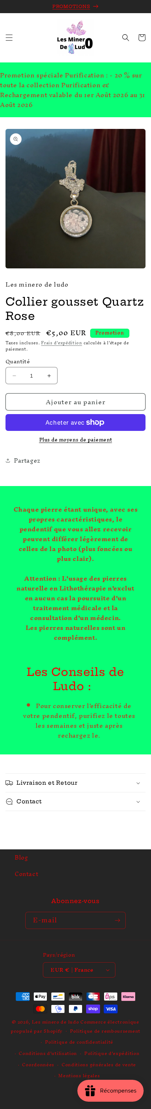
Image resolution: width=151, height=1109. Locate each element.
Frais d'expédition (61, 343)
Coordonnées (38, 1064)
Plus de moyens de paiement (75, 440)
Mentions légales (79, 1075)
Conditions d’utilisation (48, 1053)
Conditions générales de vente (99, 1064)
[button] (9, 38)
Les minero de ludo (55, 1022)
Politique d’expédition (111, 1053)
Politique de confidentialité (79, 1042)
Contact (26, 873)
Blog (21, 857)
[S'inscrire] (117, 920)
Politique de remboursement (105, 1031)
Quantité (17, 361)
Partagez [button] (27, 460)
